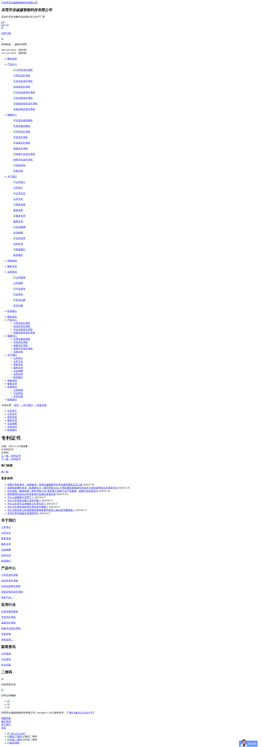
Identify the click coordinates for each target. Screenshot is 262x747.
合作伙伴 (18, 374)
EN (3, 22)
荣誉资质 (18, 364)
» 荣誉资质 (41, 405)
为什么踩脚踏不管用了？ (20, 497)
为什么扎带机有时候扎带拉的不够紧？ (28, 507)
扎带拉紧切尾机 (21, 339)
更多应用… (7, 639)
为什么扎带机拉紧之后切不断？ (24, 500)
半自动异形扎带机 (23, 329)
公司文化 (18, 361)
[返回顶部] (13, 743)
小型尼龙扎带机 (21, 323)
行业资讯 (18, 393)
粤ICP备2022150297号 (80, 712)
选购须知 (12, 380)
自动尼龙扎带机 (21, 326)
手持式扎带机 (20, 342)
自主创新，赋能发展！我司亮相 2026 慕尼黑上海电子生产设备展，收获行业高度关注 (52, 491)
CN (7, 25)
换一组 (4, 471)
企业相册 (18, 371)
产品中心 (12, 320)
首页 (16, 405)
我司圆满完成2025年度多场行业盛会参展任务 (31, 494)
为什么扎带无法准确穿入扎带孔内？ (26, 503)
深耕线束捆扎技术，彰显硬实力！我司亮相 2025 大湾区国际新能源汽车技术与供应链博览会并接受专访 (62, 488)
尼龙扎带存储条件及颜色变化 (23, 513)
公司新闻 (18, 390)
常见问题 (18, 396)
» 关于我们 (27, 405)
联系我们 (18, 377)
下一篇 (11, 459)
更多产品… (7, 597)
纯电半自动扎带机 (23, 348)
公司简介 (18, 358)
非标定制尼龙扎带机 (24, 332)
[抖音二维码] (14, 739)
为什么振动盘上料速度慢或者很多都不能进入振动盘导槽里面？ (41, 510)
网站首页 (12, 317)
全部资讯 (12, 387)
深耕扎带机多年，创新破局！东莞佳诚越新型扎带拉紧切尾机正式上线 (44, 484)
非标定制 (18, 352)
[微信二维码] (14, 736)
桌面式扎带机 (20, 345)
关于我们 (12, 355)
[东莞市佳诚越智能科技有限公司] (19, 2)
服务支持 (18, 367)
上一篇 (11, 456)
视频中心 (12, 336)
